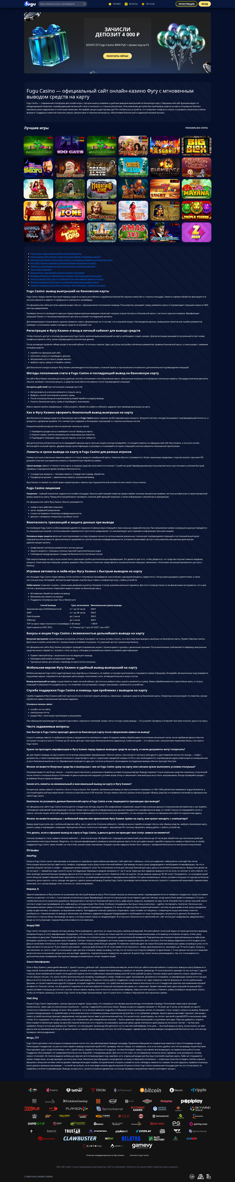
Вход (205, 3)
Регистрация (186, 3)
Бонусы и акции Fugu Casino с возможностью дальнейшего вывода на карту (67, 279)
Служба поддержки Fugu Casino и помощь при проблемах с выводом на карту (68, 285)
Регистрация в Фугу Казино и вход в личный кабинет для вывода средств (65, 256)
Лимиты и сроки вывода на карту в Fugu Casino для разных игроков (62, 266)
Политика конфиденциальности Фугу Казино (105, 1155)
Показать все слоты (196, 128)
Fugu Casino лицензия (41, 269)
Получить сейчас (117, 56)
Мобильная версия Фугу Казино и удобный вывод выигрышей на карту (64, 282)
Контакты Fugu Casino (139, 1155)
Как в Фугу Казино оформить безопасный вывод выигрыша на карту (63, 263)
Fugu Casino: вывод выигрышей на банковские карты (55, 253)
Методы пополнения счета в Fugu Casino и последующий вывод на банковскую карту (71, 260)
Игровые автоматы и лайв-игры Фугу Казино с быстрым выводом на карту (66, 276)
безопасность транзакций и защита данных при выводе (57, 272)
